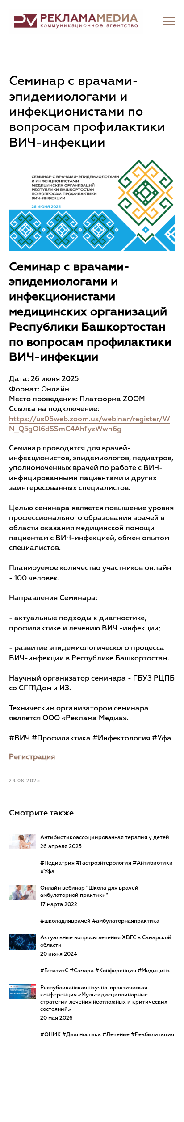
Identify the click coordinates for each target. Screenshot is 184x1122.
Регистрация (32, 757)
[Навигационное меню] (169, 21)
